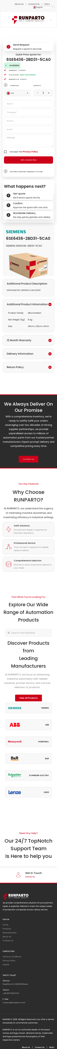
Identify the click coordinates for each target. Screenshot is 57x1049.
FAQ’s (47, 4)
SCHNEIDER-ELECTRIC (39, 775)
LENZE (46, 792)
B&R (47, 758)
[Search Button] (8, 633)
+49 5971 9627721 (11, 993)
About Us (19, 4)
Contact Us (34, 4)
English (39, 7)
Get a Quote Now (28, 160)
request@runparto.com (14, 1002)
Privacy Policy (30, 151)
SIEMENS (45, 708)
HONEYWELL (43, 741)
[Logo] (28, 19)
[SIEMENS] (16, 231)
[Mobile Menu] (4, 19)
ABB (47, 725)
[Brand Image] (14, 708)
